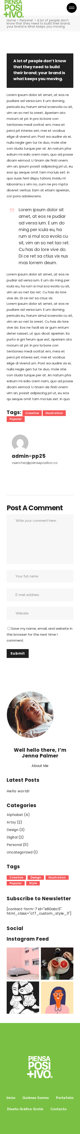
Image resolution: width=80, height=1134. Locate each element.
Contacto (58, 1109)
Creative (32, 413)
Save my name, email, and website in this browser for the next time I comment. (39, 634)
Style (33, 883)
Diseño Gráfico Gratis (25, 1109)
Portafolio (65, 1098)
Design (12, 829)
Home (11, 20)
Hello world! (18, 791)
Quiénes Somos (35, 1098)
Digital (12, 837)
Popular (16, 419)
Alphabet (15, 814)
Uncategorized (19, 852)
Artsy (11, 822)
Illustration (54, 413)
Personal (26, 20)
